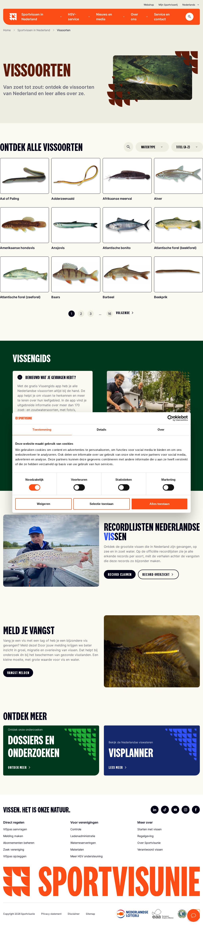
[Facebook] (196, 810)
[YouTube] (175, 810)
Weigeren (43, 503)
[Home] (13, 16)
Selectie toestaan (102, 503)
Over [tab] (161, 429)
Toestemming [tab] (42, 429)
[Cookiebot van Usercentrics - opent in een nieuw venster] (170, 418)
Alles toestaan (159, 503)
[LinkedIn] (155, 810)
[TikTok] (165, 810)
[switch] (79, 487)
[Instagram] (186, 810)
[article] (51, 750)
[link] (120, 574)
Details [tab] (101, 429)
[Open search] (189, 17)
